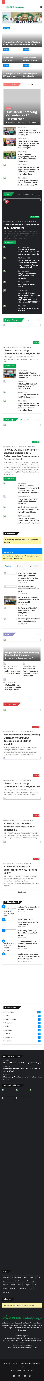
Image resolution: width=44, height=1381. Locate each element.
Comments (34, 566)
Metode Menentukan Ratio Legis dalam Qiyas (29, 908)
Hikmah (7, 1034)
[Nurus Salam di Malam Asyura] (4, 282)
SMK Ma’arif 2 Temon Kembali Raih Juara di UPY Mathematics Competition (29, 252)
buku (25, 1277)
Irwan (22, 1367)
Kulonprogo (31, 1281)
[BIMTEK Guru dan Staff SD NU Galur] (4, 306)
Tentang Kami (21, 1370)
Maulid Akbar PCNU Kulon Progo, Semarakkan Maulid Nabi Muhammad (29, 956)
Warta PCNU (9, 1012)
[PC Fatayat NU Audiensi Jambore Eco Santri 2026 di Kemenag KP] (32, 55)
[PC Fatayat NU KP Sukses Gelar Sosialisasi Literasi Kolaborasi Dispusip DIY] (4, 178)
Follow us (7, 1299)
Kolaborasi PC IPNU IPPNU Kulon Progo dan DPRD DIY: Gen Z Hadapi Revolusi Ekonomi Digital (28, 144)
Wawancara (9, 1037)
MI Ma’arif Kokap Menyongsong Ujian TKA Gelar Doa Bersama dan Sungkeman (27, 157)
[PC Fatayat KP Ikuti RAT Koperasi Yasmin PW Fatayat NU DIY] (12, 71)
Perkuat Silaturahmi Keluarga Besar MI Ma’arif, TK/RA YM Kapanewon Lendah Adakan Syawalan (28, 489)
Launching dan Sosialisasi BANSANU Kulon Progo (30, 77)
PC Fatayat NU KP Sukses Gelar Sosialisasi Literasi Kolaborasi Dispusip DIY (28, 182)
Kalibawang (25, 194)
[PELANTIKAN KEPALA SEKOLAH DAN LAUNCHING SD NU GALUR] (9, 923)
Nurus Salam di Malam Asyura (27, 285)
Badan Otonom (10, 1019)
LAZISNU (26, 419)
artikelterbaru (16, 1277)
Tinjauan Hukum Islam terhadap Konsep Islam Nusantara (27, 943)
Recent (8, 566)
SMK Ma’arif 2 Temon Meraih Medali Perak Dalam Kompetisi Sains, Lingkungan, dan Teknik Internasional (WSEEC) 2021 (29, 297)
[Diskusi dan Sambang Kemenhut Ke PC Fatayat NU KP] (12, 55)
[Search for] (41, 7)
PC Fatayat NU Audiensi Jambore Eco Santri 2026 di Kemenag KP (31, 62)
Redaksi (30, 1370)
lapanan (5, 1285)
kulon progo (20, 1281)
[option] (22, 52)
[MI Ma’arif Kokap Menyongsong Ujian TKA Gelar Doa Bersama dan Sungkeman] (9, 155)
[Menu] (3, 7)
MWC (7, 1016)
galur (32, 1277)
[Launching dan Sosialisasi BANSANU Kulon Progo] (32, 71)
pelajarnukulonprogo (9, 1288)
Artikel (7, 1026)
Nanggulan (27, 1285)
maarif (13, 1285)
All (28, 84)
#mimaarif (6, 1277)
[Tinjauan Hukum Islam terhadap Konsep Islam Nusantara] (9, 945)
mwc (19, 1285)
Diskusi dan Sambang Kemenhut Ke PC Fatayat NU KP (10, 62)
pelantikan (22, 1288)
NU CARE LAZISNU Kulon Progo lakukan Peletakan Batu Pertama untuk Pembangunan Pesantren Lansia (21, 454)
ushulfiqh (6, 1292)
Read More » (9, 242)
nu (35, 1285)
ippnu (4, 1281)
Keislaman (8, 1023)
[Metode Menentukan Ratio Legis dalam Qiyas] (9, 911)
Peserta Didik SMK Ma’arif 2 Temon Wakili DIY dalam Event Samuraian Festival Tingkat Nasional (29, 263)
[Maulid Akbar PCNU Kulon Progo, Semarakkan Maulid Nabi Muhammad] (9, 957)
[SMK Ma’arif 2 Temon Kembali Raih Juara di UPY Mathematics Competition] (4, 247)
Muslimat (6, 28)
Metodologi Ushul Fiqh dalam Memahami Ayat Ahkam (27, 932)
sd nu (30, 1288)
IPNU (38, 1277)
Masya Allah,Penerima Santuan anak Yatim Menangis (27, 276)
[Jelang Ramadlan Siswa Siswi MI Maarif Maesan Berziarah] (4, 496)
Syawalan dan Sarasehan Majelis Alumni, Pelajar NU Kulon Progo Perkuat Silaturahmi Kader (28, 170)
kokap (12, 1281)
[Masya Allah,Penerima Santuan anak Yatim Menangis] (4, 271)
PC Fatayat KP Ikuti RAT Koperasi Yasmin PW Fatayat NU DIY (11, 77)
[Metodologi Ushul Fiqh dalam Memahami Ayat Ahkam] (9, 933)
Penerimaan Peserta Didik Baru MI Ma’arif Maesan (28, 511)
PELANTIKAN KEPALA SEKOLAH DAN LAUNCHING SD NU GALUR (28, 922)
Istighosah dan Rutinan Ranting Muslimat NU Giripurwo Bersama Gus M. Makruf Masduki (22, 44)
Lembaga (8, 1030)
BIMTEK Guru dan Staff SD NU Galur (28, 309)
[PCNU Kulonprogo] (15, 7)
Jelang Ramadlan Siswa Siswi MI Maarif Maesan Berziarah (27, 501)
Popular (20, 566)
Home (13, 1370)
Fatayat (5, 49)
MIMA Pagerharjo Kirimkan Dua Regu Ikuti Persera (21, 226)
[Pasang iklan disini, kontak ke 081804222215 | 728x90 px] (22, 18)
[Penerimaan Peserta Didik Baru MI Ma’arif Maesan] (4, 507)
